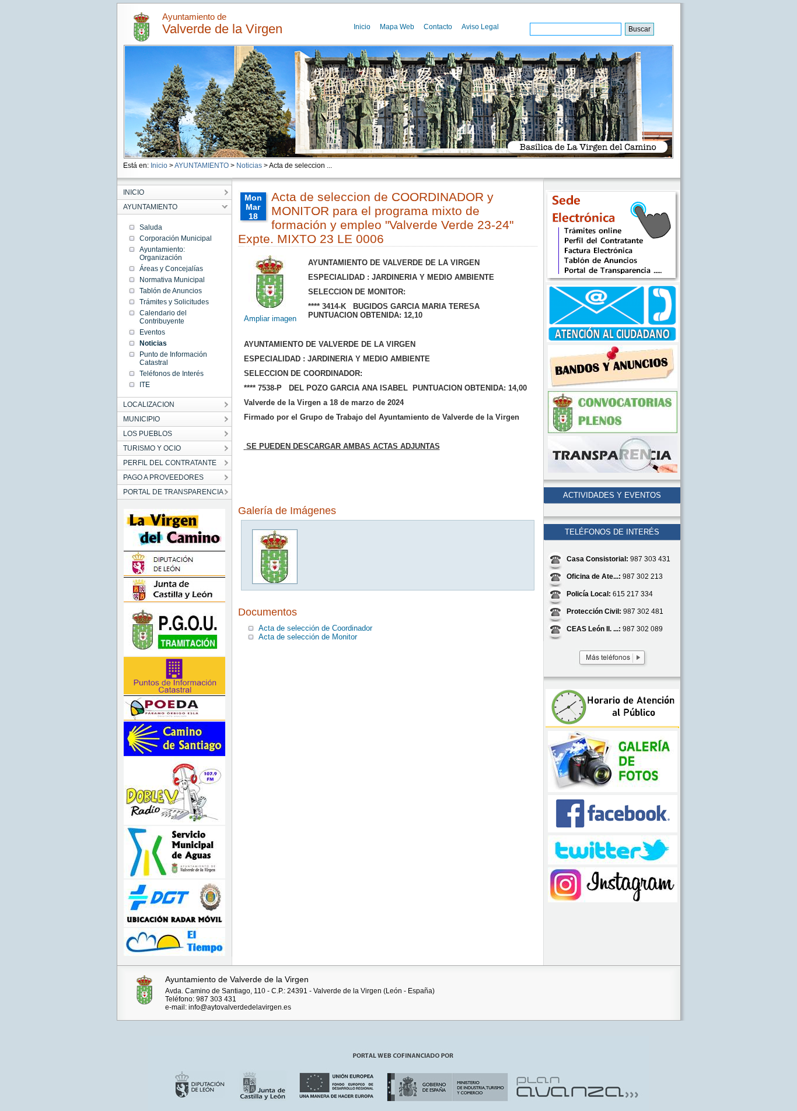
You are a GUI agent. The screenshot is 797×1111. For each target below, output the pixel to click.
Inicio (362, 27)
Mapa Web (397, 27)
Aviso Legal (480, 27)
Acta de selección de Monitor (307, 636)
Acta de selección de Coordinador (315, 628)
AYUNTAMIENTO (201, 165)
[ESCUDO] (275, 581)
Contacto (438, 27)
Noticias (249, 165)
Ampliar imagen (270, 318)
